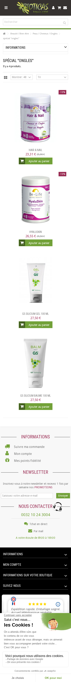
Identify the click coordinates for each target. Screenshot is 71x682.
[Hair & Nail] (35, 117)
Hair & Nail (35, 150)
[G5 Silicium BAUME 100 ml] (35, 363)
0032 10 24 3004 (35, 514)
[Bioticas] (32, 8)
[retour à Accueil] (4, 33)
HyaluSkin (35, 231)
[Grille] (5, 78)
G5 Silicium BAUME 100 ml (35, 395)
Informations (15, 47)
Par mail (38, 531)
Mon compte (12, 565)
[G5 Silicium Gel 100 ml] (35, 281)
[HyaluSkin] (35, 199)
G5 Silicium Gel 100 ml (35, 313)
